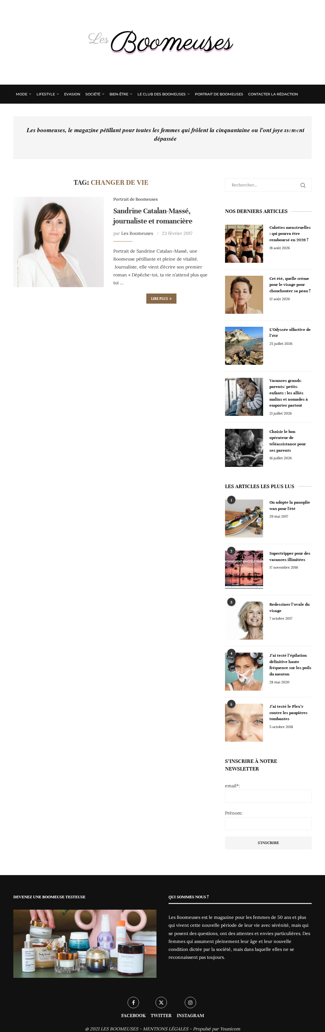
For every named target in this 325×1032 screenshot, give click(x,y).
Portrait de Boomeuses (219, 94)
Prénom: (234, 813)
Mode (21, 94)
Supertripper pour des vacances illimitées (289, 556)
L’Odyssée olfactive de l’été (290, 333)
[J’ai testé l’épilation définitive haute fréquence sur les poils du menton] (244, 672)
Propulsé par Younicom (216, 1029)
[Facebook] (283, 131)
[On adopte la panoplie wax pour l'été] (244, 519)
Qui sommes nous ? (35, 112)
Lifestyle (45, 94)
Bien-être (118, 94)
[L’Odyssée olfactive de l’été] (244, 346)
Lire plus (159, 298)
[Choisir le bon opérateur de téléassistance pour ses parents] (244, 448)
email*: (232, 786)
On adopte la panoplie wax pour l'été (289, 505)
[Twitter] (290, 131)
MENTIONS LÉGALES (165, 1029)
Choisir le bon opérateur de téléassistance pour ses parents (287, 441)
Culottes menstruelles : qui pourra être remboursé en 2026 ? (290, 233)
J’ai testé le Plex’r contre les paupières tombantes (288, 712)
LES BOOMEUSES (119, 1029)
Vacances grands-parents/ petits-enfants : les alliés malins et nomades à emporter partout (288, 393)
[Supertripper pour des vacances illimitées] (244, 570)
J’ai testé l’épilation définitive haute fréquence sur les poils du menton (290, 665)
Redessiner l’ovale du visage (289, 607)
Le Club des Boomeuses (161, 94)
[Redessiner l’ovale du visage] (244, 621)
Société (92, 94)
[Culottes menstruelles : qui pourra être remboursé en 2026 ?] (244, 244)
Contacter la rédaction (273, 94)
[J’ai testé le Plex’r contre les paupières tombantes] (244, 723)
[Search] (306, 131)
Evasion (72, 94)
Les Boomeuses (137, 233)
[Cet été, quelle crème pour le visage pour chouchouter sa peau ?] (244, 295)
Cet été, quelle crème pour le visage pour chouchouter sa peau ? (290, 284)
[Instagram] (297, 131)
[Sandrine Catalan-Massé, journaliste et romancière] (58, 242)
